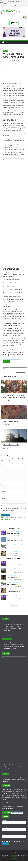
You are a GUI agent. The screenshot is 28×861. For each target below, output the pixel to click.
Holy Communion (11, 584)
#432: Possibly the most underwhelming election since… (15, 368)
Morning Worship (11, 547)
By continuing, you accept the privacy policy (14, 841)
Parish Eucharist (11, 577)
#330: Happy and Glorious (11, 421)
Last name (4, 827)
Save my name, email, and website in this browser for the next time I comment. (13, 509)
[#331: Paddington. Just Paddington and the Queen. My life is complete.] (14, 380)
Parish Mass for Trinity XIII (14, 540)
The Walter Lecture (20, 372)
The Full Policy (18, 802)
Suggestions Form (6, 781)
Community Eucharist (12, 553)
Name (3, 484)
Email (3, 491)
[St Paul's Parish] (3, 42)
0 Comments (6, 62)
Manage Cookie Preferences (17, 812)
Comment (4, 465)
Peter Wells (12, 60)
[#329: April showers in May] (14, 429)
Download (6, 361)
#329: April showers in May (11, 445)
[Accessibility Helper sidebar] (1, 1)
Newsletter (5, 50)
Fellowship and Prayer (13, 533)
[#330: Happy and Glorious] (14, 406)
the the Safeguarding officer (12, 808)
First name (4, 820)
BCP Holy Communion (12, 570)
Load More (14, 605)
